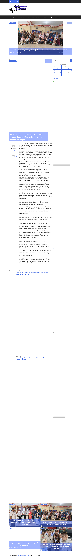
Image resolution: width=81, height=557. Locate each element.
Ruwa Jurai (38, 17)
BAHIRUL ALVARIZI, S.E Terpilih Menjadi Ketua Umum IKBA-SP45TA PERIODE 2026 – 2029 (40, 50)
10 (60, 70)
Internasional (21, 17)
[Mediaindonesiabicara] (10, 17)
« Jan (54, 78)
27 (68, 75)
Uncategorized (12, 22)
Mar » (57, 78)
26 (65, 75)
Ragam (33, 17)
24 (60, 75)
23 (57, 75)
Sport (44, 17)
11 (62, 70)
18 (62, 72)
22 (54, 75)
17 (60, 72)
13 (68, 70)
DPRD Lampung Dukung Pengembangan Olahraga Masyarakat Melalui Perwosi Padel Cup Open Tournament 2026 (24, 543)
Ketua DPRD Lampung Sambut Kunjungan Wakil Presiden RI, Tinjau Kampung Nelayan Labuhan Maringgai (56, 546)
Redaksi (55, 17)
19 (65, 72)
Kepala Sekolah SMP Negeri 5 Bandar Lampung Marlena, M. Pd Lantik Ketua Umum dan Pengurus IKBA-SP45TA (24, 522)
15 (54, 72)
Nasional (28, 17)
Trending (49, 17)
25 (62, 75)
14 (71, 70)
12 (65, 70)
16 (57, 72)
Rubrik (60, 17)
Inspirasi (14, 17)
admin (12, 52)
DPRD (10, 528)
